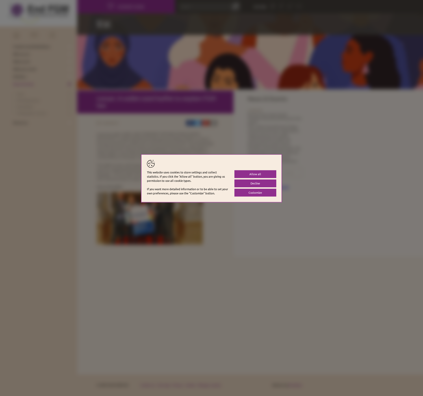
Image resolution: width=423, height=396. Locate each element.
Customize (255, 192)
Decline (255, 183)
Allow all (255, 174)
